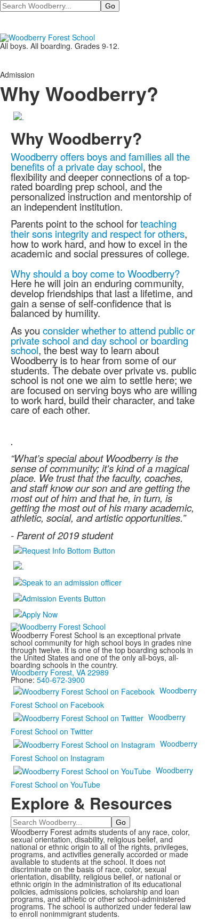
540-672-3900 (61, 679)
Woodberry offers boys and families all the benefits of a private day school (100, 161)
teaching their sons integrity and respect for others (98, 228)
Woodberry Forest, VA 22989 (60, 672)
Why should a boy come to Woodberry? (95, 273)
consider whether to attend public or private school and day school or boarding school (103, 340)
